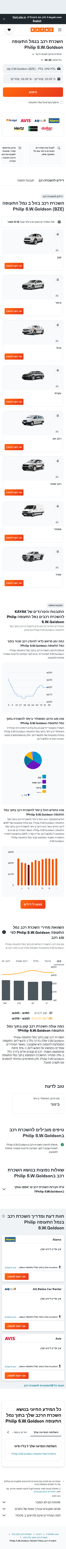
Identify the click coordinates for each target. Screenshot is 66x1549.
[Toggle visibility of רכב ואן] (40, 797)
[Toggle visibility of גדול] (41, 792)
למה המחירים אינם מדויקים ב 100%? (37, 1515)
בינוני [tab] (48, 961)
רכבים (39, 1534)
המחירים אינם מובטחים (45, 1491)
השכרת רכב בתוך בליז (22, 1534)
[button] (4, 19)
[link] (33, 904)
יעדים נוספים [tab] (19, 1432)
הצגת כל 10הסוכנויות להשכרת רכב (44, 1385)
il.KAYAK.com (52, 1534)
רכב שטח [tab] (21, 961)
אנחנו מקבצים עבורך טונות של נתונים (37, 1509)
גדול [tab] (36, 961)
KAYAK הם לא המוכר (47, 1502)
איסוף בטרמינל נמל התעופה (43, 102)
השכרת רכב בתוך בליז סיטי (35, 1537)
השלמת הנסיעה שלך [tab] (45, 1432)
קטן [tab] (59, 961)
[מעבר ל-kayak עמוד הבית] (42, 30)
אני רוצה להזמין (14, 265)
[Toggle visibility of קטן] (42, 777)
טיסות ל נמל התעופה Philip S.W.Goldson (34, 1453)
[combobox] (46, 54)
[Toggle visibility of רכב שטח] (39, 782)
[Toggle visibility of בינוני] (41, 787)
